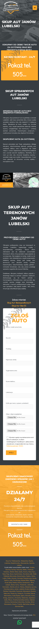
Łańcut (17, 587)
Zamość (14, 578)
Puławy (22, 587)
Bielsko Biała (14, 572)
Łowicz (12, 589)
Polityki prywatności (12, 446)
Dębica (6, 580)
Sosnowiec (5, 587)
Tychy (17, 585)
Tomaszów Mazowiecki (23, 591)
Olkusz (10, 600)
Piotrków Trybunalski (9, 591)
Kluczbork (26, 574)
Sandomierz (26, 582)
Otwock (14, 604)
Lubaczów (30, 585)
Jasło (10, 580)
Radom (28, 576)
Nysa (11, 574)
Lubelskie (7, 563)
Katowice (6, 572)
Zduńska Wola (19, 606)
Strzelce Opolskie (30, 589)
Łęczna (34, 587)
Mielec (25, 569)
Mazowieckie (24, 563)
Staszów (27, 595)
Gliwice (20, 582)
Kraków (32, 567)
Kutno (33, 595)
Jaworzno (11, 598)
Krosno (25, 572)
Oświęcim (20, 593)
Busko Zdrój (8, 582)
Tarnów (13, 569)
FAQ (34, 615)
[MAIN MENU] (35, 7)
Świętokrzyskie (15, 563)
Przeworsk (23, 585)
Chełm (9, 578)
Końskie (27, 602)
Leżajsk (8, 585)
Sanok (34, 578)
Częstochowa (18, 574)
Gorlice (27, 600)
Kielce (33, 576)
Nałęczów (7, 593)
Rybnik (12, 587)
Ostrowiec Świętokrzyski (24, 578)
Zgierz (22, 595)
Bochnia (8, 569)
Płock (32, 582)
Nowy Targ (6, 574)
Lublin (4, 578)
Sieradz (32, 604)
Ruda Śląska (16, 595)
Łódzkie (19, 565)
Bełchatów (26, 604)
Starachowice (21, 576)
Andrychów (20, 602)
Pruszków (27, 593)
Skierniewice (7, 595)
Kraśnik (15, 600)
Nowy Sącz (31, 572)
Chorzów (6, 589)
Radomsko (25, 598)
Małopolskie (24, 561)
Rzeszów (19, 569)
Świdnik (33, 591)
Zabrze (33, 593)
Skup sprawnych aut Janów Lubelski (19, 94)
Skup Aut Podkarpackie (13, 561)
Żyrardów (21, 600)
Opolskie (31, 563)
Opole (20, 572)
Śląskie (31, 561)
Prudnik (19, 604)
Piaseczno (13, 593)
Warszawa (13, 576)
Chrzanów (18, 598)
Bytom (13, 585)
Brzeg (5, 598)
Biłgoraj (32, 580)
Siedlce (14, 582)
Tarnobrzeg (16, 580)
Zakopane (28, 587)
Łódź (31, 574)
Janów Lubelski (19, 589)
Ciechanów (13, 602)
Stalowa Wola (25, 580)
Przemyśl (30, 569)
